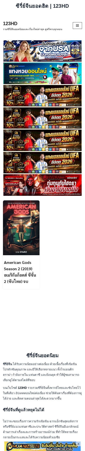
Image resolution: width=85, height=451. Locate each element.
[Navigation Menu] (77, 25)
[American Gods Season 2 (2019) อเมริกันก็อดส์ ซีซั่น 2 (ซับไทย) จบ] (21, 227)
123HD (23, 387)
